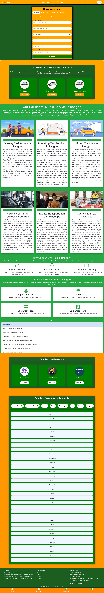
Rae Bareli (52, 560)
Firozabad (52, 462)
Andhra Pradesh (17, 406)
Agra (52, 423)
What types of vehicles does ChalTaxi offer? (15, 332)
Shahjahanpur (52, 458)
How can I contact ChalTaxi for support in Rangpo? (17, 340)
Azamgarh (52, 485)
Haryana (89, 406)
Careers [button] (88, 2)
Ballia (52, 516)
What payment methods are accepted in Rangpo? (17, 348)
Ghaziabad (52, 529)
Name (34, 43)
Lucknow (52, 414)
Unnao (52, 511)
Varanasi (52, 427)
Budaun (52, 507)
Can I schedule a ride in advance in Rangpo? (15, 336)
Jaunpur (52, 555)
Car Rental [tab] (60, 12)
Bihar (52, 406)
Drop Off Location (37, 26)
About (78, 2)
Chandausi (52, 542)
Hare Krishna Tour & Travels (79, 378)
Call (92, 591)
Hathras (52, 546)
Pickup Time (36, 38)
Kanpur (52, 418)
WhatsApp (25, 382)
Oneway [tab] (36, 12)
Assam (45, 406)
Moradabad (52, 454)
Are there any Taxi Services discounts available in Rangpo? (20, 344)
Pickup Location (37, 20)
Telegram (38, 591)
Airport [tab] (53, 12)
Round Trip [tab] (44, 12)
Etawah (52, 489)
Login (99, 2)
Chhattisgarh (63, 406)
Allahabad (52, 436)
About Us (39, 574)
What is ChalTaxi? (8, 324)
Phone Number (36, 49)
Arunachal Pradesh (32, 406)
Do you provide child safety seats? (13, 352)
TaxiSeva (52, 378)
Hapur (52, 533)
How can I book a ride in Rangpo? (12, 328)
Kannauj (52, 493)
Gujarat (80, 406)
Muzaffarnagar (52, 476)
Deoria (52, 524)
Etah (52, 502)
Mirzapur (52, 520)
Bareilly (52, 445)
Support (39, 578)
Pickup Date (36, 32)
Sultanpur (52, 471)
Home (74, 2)
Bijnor (52, 480)
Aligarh (52, 467)
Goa (72, 406)
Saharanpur (52, 538)
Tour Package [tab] (48, 16)
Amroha (52, 498)
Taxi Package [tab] (38, 16)
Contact (94, 2)
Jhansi (52, 449)
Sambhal (52, 551)
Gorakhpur (52, 440)
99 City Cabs (24, 378)
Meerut (52, 431)
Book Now (52, 56)
